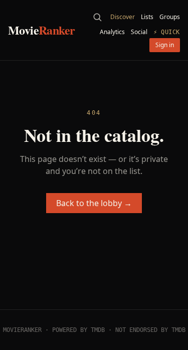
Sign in (164, 45)
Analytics (112, 32)
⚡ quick (166, 32)
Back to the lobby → (94, 203)
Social (139, 32)
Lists (147, 17)
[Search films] (97, 17)
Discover (122, 17)
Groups (169, 17)
